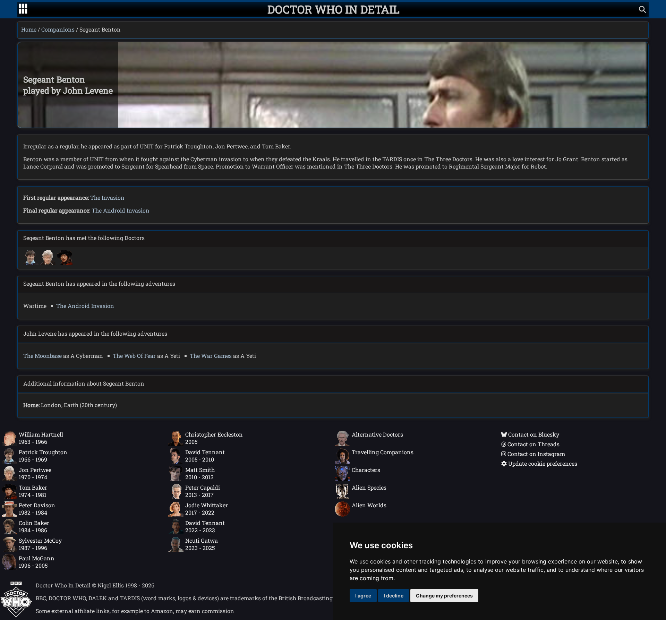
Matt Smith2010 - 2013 (200, 473)
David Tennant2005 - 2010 (205, 455)
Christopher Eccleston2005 (214, 438)
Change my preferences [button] (444, 596)
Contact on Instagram (535, 453)
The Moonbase (42, 355)
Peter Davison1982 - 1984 (37, 508)
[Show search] (642, 9)
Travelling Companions (382, 452)
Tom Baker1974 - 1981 (33, 491)
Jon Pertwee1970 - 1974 (35, 473)
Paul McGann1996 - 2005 (36, 561)
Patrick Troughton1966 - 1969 (43, 455)
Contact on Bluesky (533, 434)
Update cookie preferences (542, 463)
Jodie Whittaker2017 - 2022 (206, 508)
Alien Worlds (369, 505)
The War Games (211, 355)
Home (28, 29)
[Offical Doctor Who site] (16, 615)
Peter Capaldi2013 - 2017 (202, 491)
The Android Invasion (121, 210)
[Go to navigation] (23, 9)
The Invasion (107, 197)
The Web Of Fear (134, 355)
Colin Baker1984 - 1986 (34, 526)
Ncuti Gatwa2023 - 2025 (201, 544)
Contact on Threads (533, 444)
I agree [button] (363, 596)
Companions (58, 29)
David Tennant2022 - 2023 (205, 526)
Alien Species (369, 487)
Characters (366, 469)
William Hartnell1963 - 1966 (41, 438)
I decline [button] (393, 596)
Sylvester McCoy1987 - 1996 (40, 544)
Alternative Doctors (377, 434)
